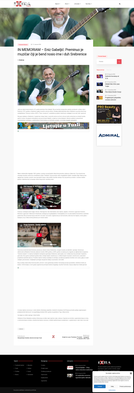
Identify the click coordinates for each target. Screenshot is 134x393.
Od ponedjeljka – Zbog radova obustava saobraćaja (84, 369)
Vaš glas (88, 4)
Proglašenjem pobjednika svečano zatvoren (113, 99)
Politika (17, 371)
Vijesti (57, 4)
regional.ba (44, 381)
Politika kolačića (112, 390)
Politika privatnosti (46, 371)
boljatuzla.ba (44, 377)
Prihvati (100, 386)
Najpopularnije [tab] (100, 70)
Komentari (30, 374)
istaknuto (21, 329)
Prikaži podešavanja (125, 386)
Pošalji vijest (44, 368)
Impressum (44, 374)
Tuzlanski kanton (23, 44)
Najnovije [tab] (109, 70)
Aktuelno (30, 365)
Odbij (112, 386)
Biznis (17, 374)
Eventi (29, 371)
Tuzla (16, 368)
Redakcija (21, 60)
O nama (43, 365)
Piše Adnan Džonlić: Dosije (113, 92)
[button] (131, 373)
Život (66, 4)
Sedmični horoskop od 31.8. (112, 77)
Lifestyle (76, 4)
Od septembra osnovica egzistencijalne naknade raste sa (83, 377)
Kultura (29, 368)
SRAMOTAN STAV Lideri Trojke (112, 85)
